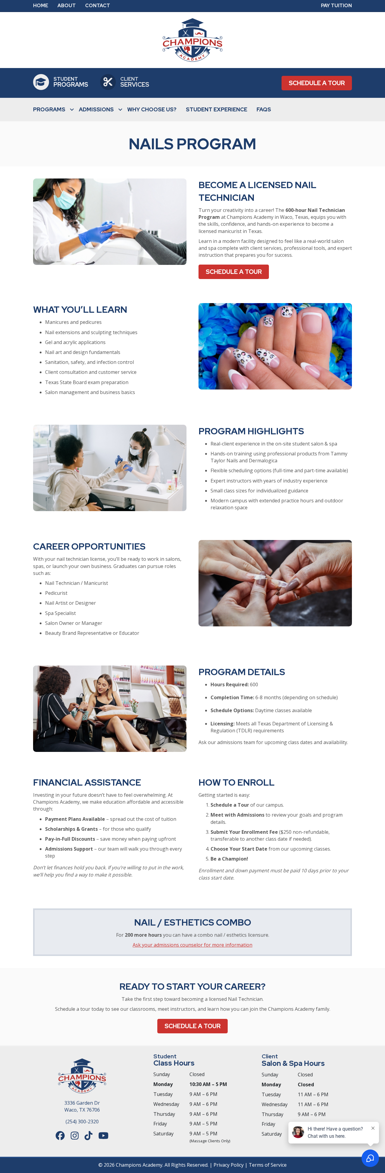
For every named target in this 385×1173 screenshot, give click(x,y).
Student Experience (216, 109)
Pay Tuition (336, 5)
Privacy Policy (229, 1165)
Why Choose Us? (152, 109)
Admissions (96, 109)
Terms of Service (268, 1165)
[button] (72, 109)
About (66, 5)
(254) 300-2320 (82, 1121)
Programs (49, 109)
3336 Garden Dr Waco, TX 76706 (82, 1106)
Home (40, 5)
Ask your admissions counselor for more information (192, 945)
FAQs (264, 109)
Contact (97, 5)
